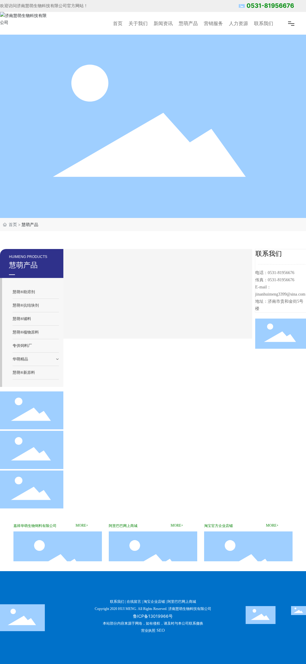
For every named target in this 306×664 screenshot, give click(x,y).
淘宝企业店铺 (154, 602)
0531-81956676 (270, 5)
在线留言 (134, 602)
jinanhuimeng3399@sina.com (280, 294)
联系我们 (117, 602)
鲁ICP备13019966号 (153, 616)
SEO (161, 630)
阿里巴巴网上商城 (181, 602)
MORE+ (82, 525)
